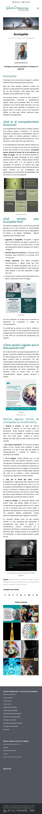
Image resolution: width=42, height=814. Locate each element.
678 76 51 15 (16, 2)
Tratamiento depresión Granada (12, 713)
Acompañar (21, 34)
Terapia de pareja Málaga (10, 710)
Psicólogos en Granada (9, 720)
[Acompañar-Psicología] (21, 23)
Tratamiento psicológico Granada (12, 723)
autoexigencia (29, 170)
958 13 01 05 (26, 2)
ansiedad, (26, 247)
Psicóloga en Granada (11, 66)
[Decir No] (12, 631)
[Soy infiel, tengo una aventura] (12, 666)
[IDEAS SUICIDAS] (30, 649)
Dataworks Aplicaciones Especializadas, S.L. (23, 808)
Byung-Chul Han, (16, 357)
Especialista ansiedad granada (11, 717)
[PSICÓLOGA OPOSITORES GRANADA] (12, 614)
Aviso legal (6, 729)
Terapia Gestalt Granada (10, 707)
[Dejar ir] (30, 614)
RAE (6, 82)
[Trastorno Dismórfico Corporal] (30, 666)
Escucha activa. (10, 276)
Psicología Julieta (29, 38)
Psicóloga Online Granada (10, 726)
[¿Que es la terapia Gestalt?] (30, 631)
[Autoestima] (12, 649)
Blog (19, 38)
